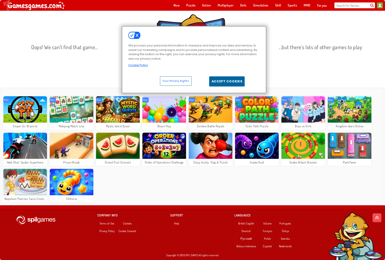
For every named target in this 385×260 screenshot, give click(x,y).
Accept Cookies (227, 81)
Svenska (285, 238)
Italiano (267, 223)
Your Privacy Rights (175, 81)
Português (285, 223)
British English (246, 223)
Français (267, 231)
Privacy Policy (107, 231)
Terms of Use (107, 223)
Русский (246, 238)
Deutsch (246, 231)
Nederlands (285, 246)
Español (267, 246)
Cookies (127, 223)
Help (176, 223)
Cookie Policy (138, 65)
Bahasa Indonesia (246, 246)
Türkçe (285, 231)
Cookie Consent (127, 231)
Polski (267, 238)
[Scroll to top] (377, 217)
